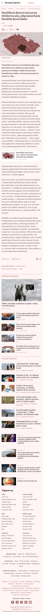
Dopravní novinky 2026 (29, 541)
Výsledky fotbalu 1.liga (8, 519)
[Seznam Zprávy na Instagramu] (21, 602)
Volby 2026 (5, 497)
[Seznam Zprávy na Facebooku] (12, 602)
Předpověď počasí (30, 554)
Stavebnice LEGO (34, 571)
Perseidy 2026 (7, 557)
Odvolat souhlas (25, 593)
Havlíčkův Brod (20, 266)
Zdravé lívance (27, 521)
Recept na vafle (27, 527)
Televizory (35, 573)
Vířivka (21, 566)
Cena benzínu (17, 557)
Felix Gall (25, 507)
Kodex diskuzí (34, 590)
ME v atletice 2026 (7, 524)
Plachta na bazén (24, 561)
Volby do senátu (6, 507)
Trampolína (33, 561)
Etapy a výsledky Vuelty (30, 500)
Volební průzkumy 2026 (9, 500)
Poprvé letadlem (6, 538)
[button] (21, 44)
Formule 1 (4, 527)
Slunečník (5, 564)
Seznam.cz (31, 3)
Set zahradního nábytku (24, 564)
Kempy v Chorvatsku (8, 536)
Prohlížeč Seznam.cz (33, 588)
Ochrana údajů (28, 584)
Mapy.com (21, 554)
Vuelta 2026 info (27, 497)
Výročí (21, 269)
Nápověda (29, 581)
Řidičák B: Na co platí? (29, 543)
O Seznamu (14, 581)
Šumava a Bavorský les (8, 541)
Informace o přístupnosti (21, 586)
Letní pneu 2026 (27, 536)
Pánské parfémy (26, 576)
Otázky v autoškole (28, 546)
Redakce (11, 584)
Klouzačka (12, 564)
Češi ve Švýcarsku (7, 543)
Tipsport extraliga (7, 521)
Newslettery (14, 593)
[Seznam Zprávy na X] (17, 602)
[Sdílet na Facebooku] (37, 259)
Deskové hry (26, 573)
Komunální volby (7, 510)
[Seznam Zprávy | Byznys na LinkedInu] (30, 602)
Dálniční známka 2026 (29, 538)
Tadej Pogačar (27, 505)
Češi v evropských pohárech (30, 557)
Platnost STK (26, 549)
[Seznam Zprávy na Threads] (25, 602)
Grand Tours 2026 (28, 510)
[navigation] (2, 2)
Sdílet (13, 29)
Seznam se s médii (22, 590)
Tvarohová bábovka (28, 524)
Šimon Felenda (26, 380)
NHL (3, 529)
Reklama (19, 584)
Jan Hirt (25, 502)
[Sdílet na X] (40, 259)
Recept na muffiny (28, 519)
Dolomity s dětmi (7, 549)
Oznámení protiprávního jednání (13, 588)
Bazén (16, 561)
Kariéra (21, 581)
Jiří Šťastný (25, 404)
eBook (6, 29)
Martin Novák (26, 428)
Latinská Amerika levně (9, 546)
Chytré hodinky (15, 576)
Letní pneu (19, 573)
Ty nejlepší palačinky (29, 516)
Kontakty (37, 581)
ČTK (3, 23)
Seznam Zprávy (27, 370)
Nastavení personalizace (20, 595)
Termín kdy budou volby (9, 505)
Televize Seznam (8, 590)
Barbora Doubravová (30, 392)
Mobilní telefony (23, 571)
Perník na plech (27, 529)
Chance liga (5, 516)
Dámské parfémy (9, 573)
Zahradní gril (36, 564)
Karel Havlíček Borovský (9, 269)
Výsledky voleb (6, 502)
